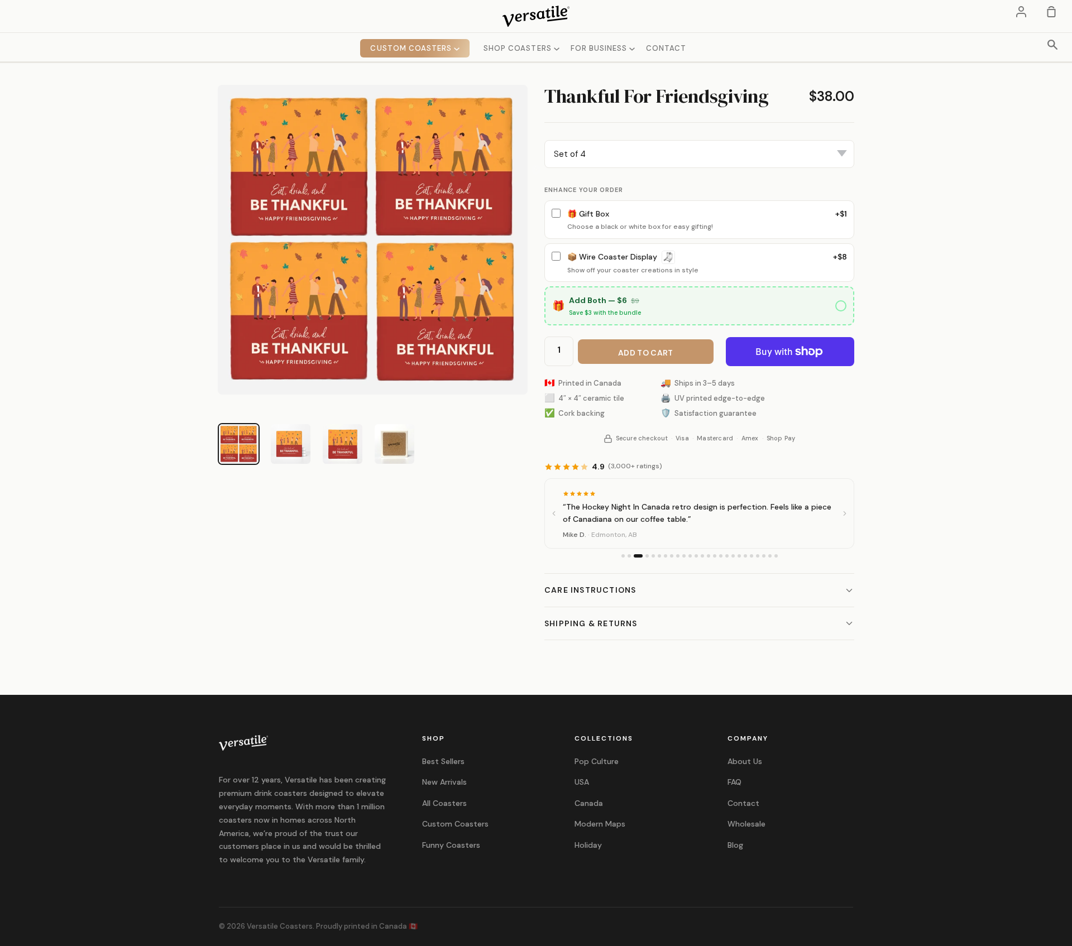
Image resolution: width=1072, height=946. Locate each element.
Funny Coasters (451, 845)
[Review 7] (665, 556)
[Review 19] (739, 556)
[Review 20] (745, 556)
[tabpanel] (373, 240)
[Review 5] (653, 556)
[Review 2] (629, 556)
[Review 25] (776, 556)
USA (582, 782)
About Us (745, 761)
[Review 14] (708, 556)
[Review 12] (696, 556)
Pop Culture (597, 761)
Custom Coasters (455, 824)
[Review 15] (714, 556)
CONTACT (666, 48)
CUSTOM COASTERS (412, 48)
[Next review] (844, 513)
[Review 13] (702, 556)
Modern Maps (600, 824)
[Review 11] (690, 556)
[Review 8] (671, 556)
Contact (743, 803)
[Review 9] (677, 556)
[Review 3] (638, 556)
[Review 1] (623, 556)
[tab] (239, 444)
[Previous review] (554, 513)
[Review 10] (684, 556)
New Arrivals (444, 782)
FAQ (734, 782)
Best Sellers (443, 761)
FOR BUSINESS (600, 48)
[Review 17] (727, 556)
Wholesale (746, 824)
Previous (209, 170)
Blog (735, 845)
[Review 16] (720, 556)
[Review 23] (763, 556)
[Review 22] (757, 556)
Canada (589, 803)
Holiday (588, 845)
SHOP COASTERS (519, 48)
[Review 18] (733, 556)
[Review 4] (647, 556)
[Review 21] (751, 556)
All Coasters (444, 803)
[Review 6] (659, 556)
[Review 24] (770, 556)
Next (536, 170)
